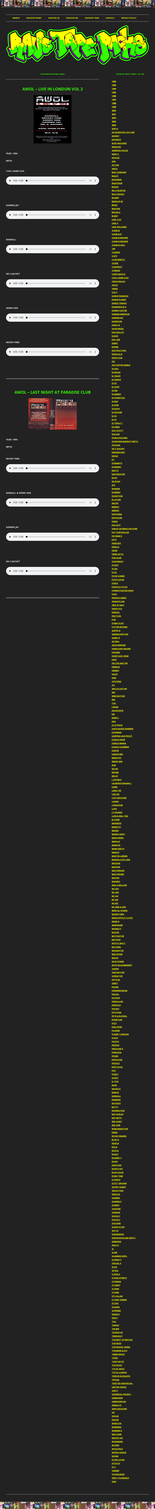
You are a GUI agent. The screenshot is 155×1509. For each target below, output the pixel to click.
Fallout (116, 525)
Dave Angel (118, 328)
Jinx (114, 721)
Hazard (116, 652)
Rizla (114, 1147)
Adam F (115, 136)
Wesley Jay (117, 1438)
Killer (115, 768)
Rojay (115, 1161)
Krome (115, 772)
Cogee (115, 263)
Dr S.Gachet (118, 448)
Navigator (118, 950)
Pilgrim (116, 1030)
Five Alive (116, 557)
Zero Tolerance (120, 1478)
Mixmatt (116, 928)
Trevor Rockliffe (121, 1376)
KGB (114, 765)
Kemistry (116, 757)
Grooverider (119, 645)
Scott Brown (119, 1183)
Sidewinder (118, 1234)
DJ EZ (114, 383)
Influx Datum (119, 688)
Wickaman (117, 1441)
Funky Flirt (118, 623)
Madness (116, 823)
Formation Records (123, 590)
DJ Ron (115, 405)
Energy (115, 507)
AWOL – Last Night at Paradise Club (53, 392)
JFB (113, 714)
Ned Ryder (117, 954)
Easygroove (118, 474)
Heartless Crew (120, 656)
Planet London (120, 1034)
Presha (115, 1045)
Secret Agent (119, 1187)
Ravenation (118, 1110)
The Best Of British (122, 1339)
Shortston (118, 1227)
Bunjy (115, 216)
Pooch (115, 1041)
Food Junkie (118, 576)
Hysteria (116, 681)
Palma (115, 987)
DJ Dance (116, 379)
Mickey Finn (118, 914)
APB (114, 161)
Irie (113, 699)
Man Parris (118, 837)
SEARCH (16, 18)
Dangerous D (119, 306)
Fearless (116, 543)
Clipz (114, 256)
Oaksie (115, 968)
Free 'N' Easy (118, 605)
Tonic (115, 1358)
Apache (115, 157)
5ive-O (115, 128)
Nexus (115, 957)
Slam (114, 1252)
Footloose (118, 579)
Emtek (115, 503)
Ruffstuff (117, 1168)
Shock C (116, 1216)
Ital (114, 703)
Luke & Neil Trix (120, 816)
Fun (114, 619)
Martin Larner (119, 856)
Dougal (116, 445)
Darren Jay (117, 317)
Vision (115, 1416)
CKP (113, 248)
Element (116, 492)
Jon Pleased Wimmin (122, 728)
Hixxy (115, 674)
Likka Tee (116, 790)
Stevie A (116, 1274)
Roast (115, 1154)
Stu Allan (117, 1296)
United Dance (119, 1387)
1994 (114, 88)
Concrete (117, 266)
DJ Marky (116, 394)
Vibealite (116, 1405)
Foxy (114, 594)
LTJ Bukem (117, 812)
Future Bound (119, 627)
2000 (114, 110)
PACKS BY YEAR (92, 18)
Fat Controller (120, 532)
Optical (116, 979)
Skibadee (116, 1241)
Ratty (115, 1107)
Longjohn (117, 805)
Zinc (114, 1481)
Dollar (116, 434)
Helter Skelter (120, 663)
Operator (117, 976)
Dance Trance (119, 303)
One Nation (118, 972)
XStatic (116, 1463)
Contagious (118, 274)
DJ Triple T (117, 423)
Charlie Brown (120, 237)
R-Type (115, 1081)
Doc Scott (117, 430)
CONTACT (110, 18)
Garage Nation (120, 634)
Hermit (115, 670)
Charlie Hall (118, 245)
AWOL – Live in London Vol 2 (52, 89)
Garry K (116, 637)
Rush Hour (118, 1172)
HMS (114, 677)
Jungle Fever (118, 739)
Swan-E (116, 1314)
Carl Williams (119, 226)
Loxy (114, 808)
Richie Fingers (119, 1136)
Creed (115, 288)
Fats (114, 539)
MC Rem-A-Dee (119, 907)
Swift (115, 1318)
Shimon (116, 1212)
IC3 (113, 685)
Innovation (118, 696)
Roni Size (116, 1165)
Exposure (117, 517)
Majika (115, 830)
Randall (116, 1096)
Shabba (116, 1198)
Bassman (117, 179)
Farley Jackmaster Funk (124, 528)
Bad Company (119, 172)
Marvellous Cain (121, 859)
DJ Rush (116, 408)
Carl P (115, 223)
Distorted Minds (121, 365)
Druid (115, 456)
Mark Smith (118, 848)
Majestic (116, 827)
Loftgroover (119, 797)
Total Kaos (118, 1368)
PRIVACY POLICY (128, 18)
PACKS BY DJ (53, 18)
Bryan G (116, 212)
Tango (115, 1325)
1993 (114, 85)
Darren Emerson (121, 314)
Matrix (115, 877)
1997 (114, 99)
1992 (114, 81)
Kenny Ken (117, 761)
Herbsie (116, 667)
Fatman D (117, 536)
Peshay (115, 1008)
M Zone (116, 819)
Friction (116, 616)
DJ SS (114, 416)
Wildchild (117, 1448)
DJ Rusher (117, 412)
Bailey (115, 176)
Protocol (117, 1067)
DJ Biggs (116, 372)
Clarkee (116, 252)
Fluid (114, 568)
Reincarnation (120, 1128)
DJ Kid (115, 390)
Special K (116, 1263)
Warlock (116, 1423)
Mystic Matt (118, 943)
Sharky (115, 1205)
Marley (115, 852)
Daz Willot (118, 332)
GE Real (115, 641)
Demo (115, 343)
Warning (116, 1427)
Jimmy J (115, 717)
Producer (117, 1059)
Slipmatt (117, 1259)
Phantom (117, 1019)
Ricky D (115, 1139)
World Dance (119, 1452)
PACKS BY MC (72, 18)
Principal (117, 1052)
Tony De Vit (118, 1361)
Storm (115, 1288)
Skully (115, 1245)
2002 (114, 117)
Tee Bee (115, 1328)
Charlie (116, 230)
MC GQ (115, 896)
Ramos (115, 1092)
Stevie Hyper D (119, 1278)
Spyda (115, 1270)
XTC (114, 1467)
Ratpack (116, 1103)
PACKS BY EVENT (34, 18)
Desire (115, 347)
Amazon (116, 146)
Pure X (115, 1074)
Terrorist (117, 1336)
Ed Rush (116, 481)
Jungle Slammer (120, 747)
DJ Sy (114, 419)
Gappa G (116, 630)
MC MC (115, 903)
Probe (115, 1056)
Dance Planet (119, 299)
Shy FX (115, 1230)
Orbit (115, 983)
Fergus (115, 547)
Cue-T (115, 292)
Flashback (117, 561)
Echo (114, 477)
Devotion (117, 357)
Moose (115, 932)
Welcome (117, 1434)
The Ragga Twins (121, 1347)
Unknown (117, 1398)
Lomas (115, 801)
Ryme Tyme (117, 1176)
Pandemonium (119, 990)
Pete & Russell (119, 1016)
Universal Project (121, 1394)
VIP (113, 1412)
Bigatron (117, 183)
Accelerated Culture (123, 132)
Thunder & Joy (119, 1350)
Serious (116, 1194)
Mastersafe (118, 870)
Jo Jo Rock (117, 725)
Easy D (115, 470)
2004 (114, 125)
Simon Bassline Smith (123, 1238)
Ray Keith (117, 1118)
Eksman (116, 488)
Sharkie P (117, 1201)
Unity (115, 1390)
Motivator (118, 936)
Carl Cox (116, 219)
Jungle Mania (119, 743)
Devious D (117, 354)
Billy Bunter (118, 190)
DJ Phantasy (118, 397)
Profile (116, 1063)
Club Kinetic (118, 259)
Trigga (115, 1379)
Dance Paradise (120, 296)
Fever (114, 550)
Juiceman (116, 732)
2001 (114, 114)
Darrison (117, 321)
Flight (115, 565)
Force (115, 583)
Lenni (114, 787)
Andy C (115, 154)
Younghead (118, 1474)
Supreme (116, 1310)
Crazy (115, 285)
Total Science (119, 1372)
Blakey (115, 197)
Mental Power (119, 910)
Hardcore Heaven (121, 648)
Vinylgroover (119, 1408)
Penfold (116, 1005)
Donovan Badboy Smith (125, 441)
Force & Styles (119, 587)
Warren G (117, 1430)
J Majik (115, 707)
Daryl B (116, 325)
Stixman (116, 1281)
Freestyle (117, 608)
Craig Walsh (118, 281)
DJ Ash (115, 368)
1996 (114, 96)
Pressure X (117, 1048)
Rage (114, 1085)
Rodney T (117, 1158)
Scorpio (116, 1179)
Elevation (117, 496)
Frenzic (116, 612)
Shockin (116, 1223)
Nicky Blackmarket (122, 965)
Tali (114, 1321)
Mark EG (116, 845)
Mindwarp (117, 925)
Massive (116, 863)
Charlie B (117, 234)
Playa (115, 1038)
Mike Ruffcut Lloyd (122, 917)
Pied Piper (117, 1027)
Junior (115, 750)
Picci (114, 1023)
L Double (116, 779)
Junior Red (117, 754)
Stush (115, 1303)
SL (113, 1248)
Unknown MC (119, 1401)
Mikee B (115, 921)
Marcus (116, 841)
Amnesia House (120, 150)
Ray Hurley (118, 1114)
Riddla (115, 1143)
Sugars (116, 1307)
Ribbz (115, 1132)
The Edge (116, 1343)
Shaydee (116, 1208)
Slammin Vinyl (119, 1256)
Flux (114, 572)
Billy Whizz (118, 194)
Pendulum (117, 1001)
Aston (115, 165)
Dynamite (117, 463)
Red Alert (117, 1121)
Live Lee (115, 794)
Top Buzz (117, 1365)
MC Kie (115, 899)
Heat (114, 659)
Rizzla (115, 1150)
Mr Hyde (116, 939)
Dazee (115, 336)
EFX (113, 485)
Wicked (115, 1445)
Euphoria (117, 514)
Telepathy (117, 1332)
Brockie (116, 208)
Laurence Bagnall (121, 783)
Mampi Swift (118, 834)
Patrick (116, 998)
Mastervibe (118, 874)
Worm (115, 1456)
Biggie (115, 186)
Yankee (115, 1470)
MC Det (115, 888)
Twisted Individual (122, 1383)
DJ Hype (115, 387)
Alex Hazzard (119, 143)
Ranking (116, 1099)
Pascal (115, 994)
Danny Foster (119, 310)
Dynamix (116, 467)
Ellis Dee (116, 499)
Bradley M (117, 201)
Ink (113, 692)
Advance (116, 139)
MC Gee (115, 892)
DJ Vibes (116, 427)
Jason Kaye (117, 710)
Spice (114, 1267)
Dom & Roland (119, 437)
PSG (114, 1070)
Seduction (117, 1190)
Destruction (119, 350)
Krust (115, 776)
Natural (116, 947)
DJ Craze (116, 376)
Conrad (116, 270)
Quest (115, 1078)
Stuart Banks (119, 1299)
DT (113, 459)
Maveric (116, 881)
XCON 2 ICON (118, 1459)
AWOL (115, 168)
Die (113, 361)
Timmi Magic (118, 1354)
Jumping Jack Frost (122, 736)
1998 (114, 103)
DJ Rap (115, 401)
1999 (114, 106)
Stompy (116, 1285)
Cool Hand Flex (120, 277)
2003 (114, 121)
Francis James (119, 597)
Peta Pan (116, 1012)
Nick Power (118, 961)
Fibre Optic (118, 554)
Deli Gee (116, 339)
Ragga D (116, 1088)
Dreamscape (118, 452)
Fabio (115, 521)
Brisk (114, 205)
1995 (114, 92)
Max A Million (119, 885)
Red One (116, 1125)
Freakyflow (118, 601)
